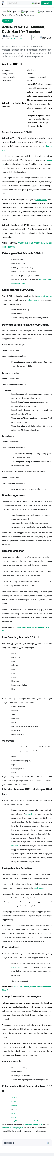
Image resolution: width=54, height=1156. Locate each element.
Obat (18, 12)
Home (4, 12)
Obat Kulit (32, 12)
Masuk (47, 3)
